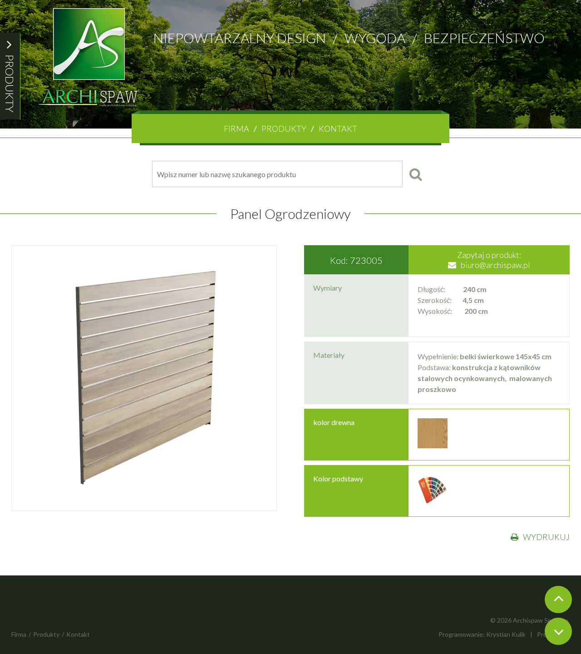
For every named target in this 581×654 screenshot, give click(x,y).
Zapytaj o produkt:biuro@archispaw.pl (493, 260)
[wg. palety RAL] (433, 501)
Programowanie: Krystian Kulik (482, 634)
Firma (236, 129)
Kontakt (338, 129)
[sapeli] (433, 445)
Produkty (283, 129)
